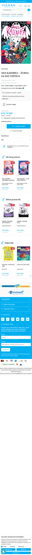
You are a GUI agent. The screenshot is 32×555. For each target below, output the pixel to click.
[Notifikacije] (3, 551)
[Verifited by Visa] (21, 364)
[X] (7, 319)
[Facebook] (2, 319)
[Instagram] (12, 319)
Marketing (21, 546)
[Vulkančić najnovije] (4, 248)
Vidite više (5, 98)
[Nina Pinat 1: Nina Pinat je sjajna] (9, 253)
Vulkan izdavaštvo (5, 14)
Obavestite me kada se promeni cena (14, 118)
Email (2, 334)
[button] (25, 6)
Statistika (12, 546)
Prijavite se (6, 349)
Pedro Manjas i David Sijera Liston (15, 86)
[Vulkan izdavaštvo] (8, 6)
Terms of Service (10, 355)
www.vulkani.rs (7, 373)
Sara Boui (4, 269)
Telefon (3, 341)
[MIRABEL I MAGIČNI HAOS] (24, 210)
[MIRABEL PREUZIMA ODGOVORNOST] (9, 210)
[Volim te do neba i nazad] (24, 253)
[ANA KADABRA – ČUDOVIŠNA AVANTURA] (9, 168)
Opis (2, 139)
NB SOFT (19, 373)
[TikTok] (22, 319)
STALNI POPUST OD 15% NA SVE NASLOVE (16, 1)
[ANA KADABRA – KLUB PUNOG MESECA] (24, 168)
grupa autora (20, 269)
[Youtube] (17, 319)
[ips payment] (25, 361)
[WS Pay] (20, 361)
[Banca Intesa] (8, 364)
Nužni (5, 546)
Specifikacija (5, 136)
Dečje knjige (20, 14)
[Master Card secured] (17, 364)
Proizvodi (13, 14)
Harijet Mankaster (6, 225)
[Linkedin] (27, 319)
